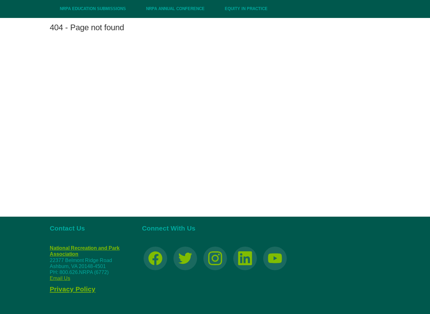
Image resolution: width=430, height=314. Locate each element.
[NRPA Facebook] (155, 258)
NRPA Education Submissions (93, 8)
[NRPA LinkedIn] (245, 258)
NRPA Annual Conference (175, 8)
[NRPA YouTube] (275, 258)
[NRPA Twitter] (185, 258)
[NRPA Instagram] (215, 258)
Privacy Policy (72, 289)
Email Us (60, 278)
